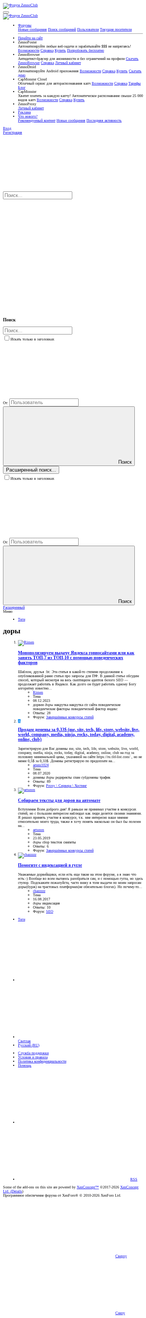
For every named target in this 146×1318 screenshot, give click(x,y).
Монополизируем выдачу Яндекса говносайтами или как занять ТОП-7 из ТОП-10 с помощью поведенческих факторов (76, 658)
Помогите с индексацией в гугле (50, 865)
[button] (6, 12)
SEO (49, 911)
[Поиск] (59, 254)
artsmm (38, 830)
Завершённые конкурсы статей (70, 717)
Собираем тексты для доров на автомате (59, 800)
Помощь (24, 1065)
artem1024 (41, 765)
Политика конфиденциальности (42, 1061)
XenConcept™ (88, 1187)
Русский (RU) (28, 1045)
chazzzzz (39, 891)
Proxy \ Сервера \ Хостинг (66, 786)
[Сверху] (74, 1122)
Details (17, 1191)
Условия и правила (33, 1057)
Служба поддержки (33, 1053)
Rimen (38, 692)
